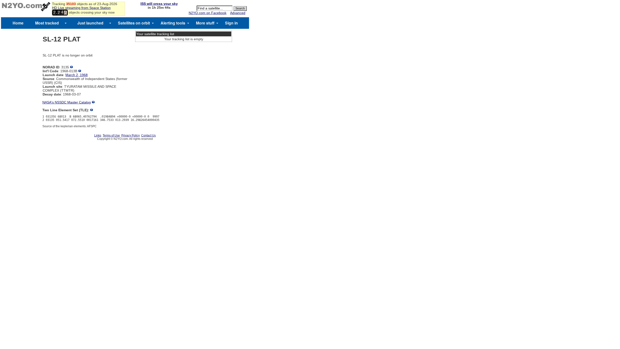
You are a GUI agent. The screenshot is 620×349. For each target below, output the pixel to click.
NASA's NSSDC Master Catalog (66, 102)
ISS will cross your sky (159, 4)
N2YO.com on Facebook (207, 13)
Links (97, 135)
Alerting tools (173, 23)
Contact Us (148, 135)
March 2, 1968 (76, 75)
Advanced (237, 13)
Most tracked (47, 23)
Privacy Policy (130, 135)
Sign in (231, 23)
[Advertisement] (183, 62)
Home (18, 23)
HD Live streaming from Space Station (81, 8)
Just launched (90, 23)
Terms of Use (111, 135)
